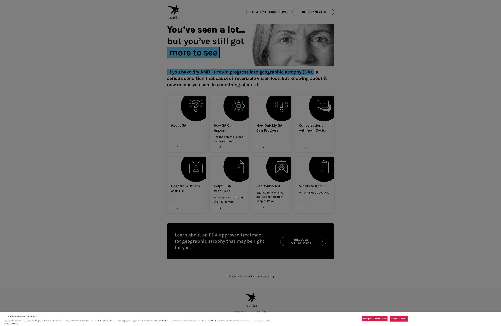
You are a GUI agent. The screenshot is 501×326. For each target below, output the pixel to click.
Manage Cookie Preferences (374, 319)
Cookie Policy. (13, 323)
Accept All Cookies (399, 319)
